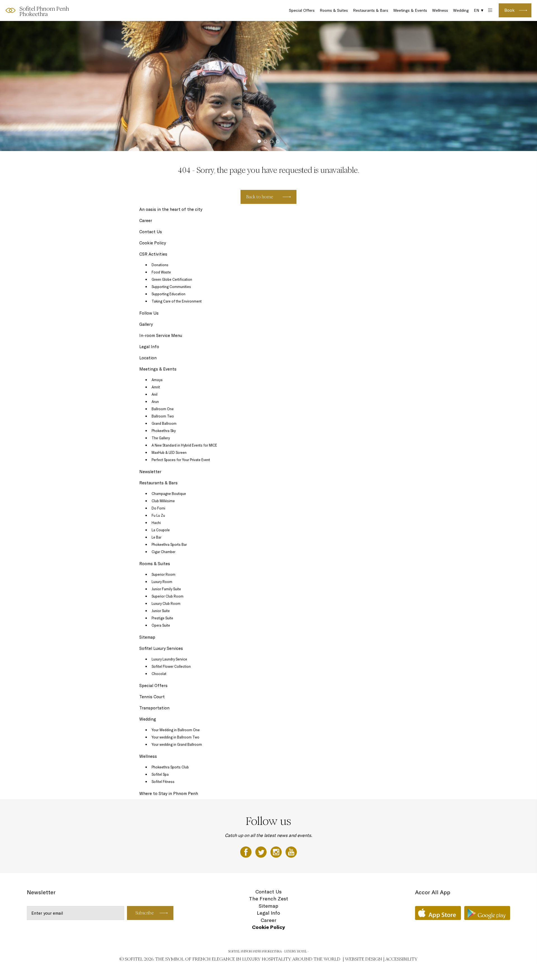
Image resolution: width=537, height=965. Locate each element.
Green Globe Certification (172, 279)
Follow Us (149, 313)
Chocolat (159, 673)
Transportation (154, 708)
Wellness (440, 10)
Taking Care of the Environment (177, 301)
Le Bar (156, 537)
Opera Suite (161, 625)
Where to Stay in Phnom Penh (168, 793)
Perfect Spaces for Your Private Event (181, 459)
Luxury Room (162, 581)
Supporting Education (168, 294)
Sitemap (147, 637)
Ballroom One (163, 409)
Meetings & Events (410, 10)
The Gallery (161, 438)
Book (509, 10)
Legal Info (149, 346)
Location (148, 357)
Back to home (259, 196)
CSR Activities (153, 254)
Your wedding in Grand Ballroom (177, 744)
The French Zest (268, 898)
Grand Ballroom (164, 423)
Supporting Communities (171, 286)
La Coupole (161, 530)
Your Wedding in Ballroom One (176, 730)
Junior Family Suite (166, 589)
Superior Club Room (167, 596)
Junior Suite (161, 610)
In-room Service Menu (160, 335)
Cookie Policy (152, 243)
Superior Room (163, 574)
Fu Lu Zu (158, 515)
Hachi (156, 522)
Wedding (461, 10)
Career (145, 220)
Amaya (157, 379)
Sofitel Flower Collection (171, 666)
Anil (154, 394)
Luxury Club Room (166, 603)
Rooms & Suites (334, 10)
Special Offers (302, 10)
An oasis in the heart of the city (170, 209)
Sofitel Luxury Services (161, 648)
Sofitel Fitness (163, 781)
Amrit (156, 387)
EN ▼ (479, 10)
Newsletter (150, 471)
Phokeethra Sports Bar (169, 544)
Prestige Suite (162, 618)
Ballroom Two (163, 416)
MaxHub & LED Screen (169, 452)
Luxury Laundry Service (169, 659)
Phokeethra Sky (164, 430)
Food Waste (161, 272)
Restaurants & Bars (370, 10)
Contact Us (150, 231)
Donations (160, 265)
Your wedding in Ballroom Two (175, 737)
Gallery (146, 324)
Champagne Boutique (169, 493)
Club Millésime (163, 501)
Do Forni (158, 508)
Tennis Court (152, 696)
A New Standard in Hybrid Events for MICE (184, 445)
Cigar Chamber (163, 551)
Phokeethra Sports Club (170, 767)
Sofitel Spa (160, 774)
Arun (155, 401)
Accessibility (401, 959)
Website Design (363, 959)
